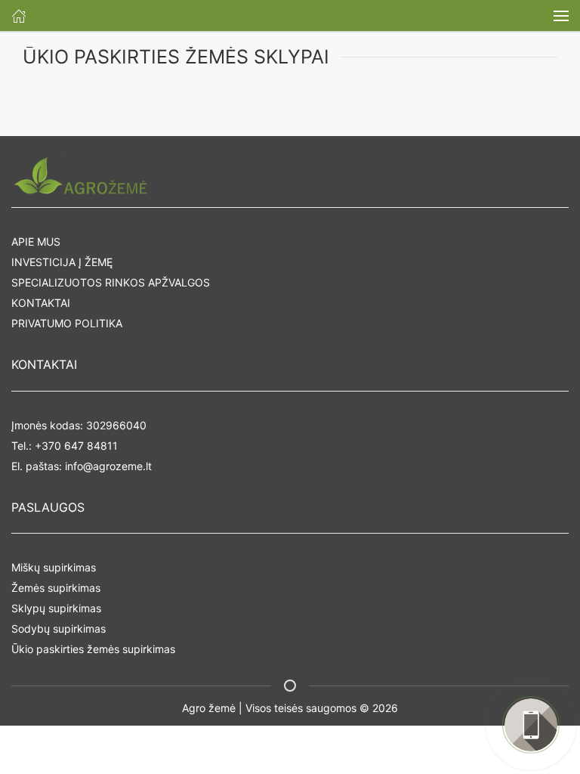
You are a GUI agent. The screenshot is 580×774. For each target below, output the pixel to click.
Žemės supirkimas (55, 587)
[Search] (561, 15)
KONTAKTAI (40, 302)
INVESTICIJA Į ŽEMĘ (62, 261)
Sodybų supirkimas (58, 628)
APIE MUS (35, 241)
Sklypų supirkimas (56, 608)
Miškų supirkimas (53, 567)
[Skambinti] (530, 724)
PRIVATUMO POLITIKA (66, 323)
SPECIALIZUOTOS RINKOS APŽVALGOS (110, 282)
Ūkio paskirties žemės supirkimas (93, 648)
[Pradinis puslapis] (18, 15)
